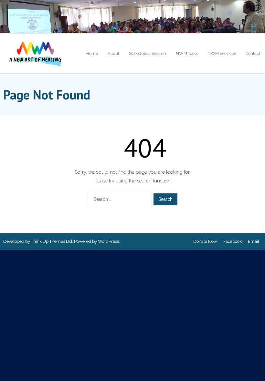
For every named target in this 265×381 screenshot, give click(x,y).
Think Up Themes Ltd (51, 241)
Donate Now (205, 241)
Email (253, 241)
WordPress (108, 241)
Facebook (232, 241)
